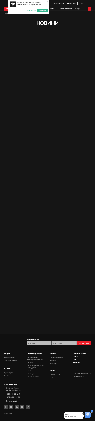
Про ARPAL (8, 369)
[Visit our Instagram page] (22, 407)
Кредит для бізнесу (10, 361)
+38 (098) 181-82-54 (13, 397)
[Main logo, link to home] (13, 342)
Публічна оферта (78, 376)
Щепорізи (53, 361)
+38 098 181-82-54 (59, 3)
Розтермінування (9, 358)
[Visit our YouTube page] (11, 407)
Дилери (77, 9)
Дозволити (42, 10)
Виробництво (8, 373)
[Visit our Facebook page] (6, 407)
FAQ (74, 360)
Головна (6, 13)
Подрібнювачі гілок (56, 358)
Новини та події (46, 39)
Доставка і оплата (79, 354)
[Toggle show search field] (90, 3)
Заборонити (31, 10)
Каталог (53, 354)
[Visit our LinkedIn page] (17, 407)
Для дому (30, 363)
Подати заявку (84, 343)
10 (60, 328)
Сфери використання (34, 354)
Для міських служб (33, 377)
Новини (52, 370)
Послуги (52, 9)
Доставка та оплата (66, 9)
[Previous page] (27, 328)
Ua (82, 3)
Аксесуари (53, 363)
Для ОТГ (29, 371)
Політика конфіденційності (82, 373)
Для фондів (30, 374)
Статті (59, 39)
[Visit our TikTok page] (28, 407)
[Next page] (68, 328)
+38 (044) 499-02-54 (13, 394)
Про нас (6, 376)
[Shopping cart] (89, 9)
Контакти (76, 363)
